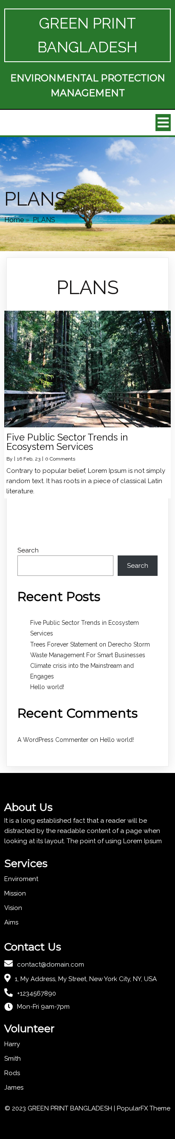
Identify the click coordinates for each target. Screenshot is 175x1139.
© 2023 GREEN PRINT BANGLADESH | (61, 1108)
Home (14, 220)
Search (28, 550)
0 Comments (60, 459)
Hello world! (47, 687)
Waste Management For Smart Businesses (87, 655)
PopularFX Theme (143, 1108)
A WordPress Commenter (52, 739)
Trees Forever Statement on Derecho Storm (90, 644)
